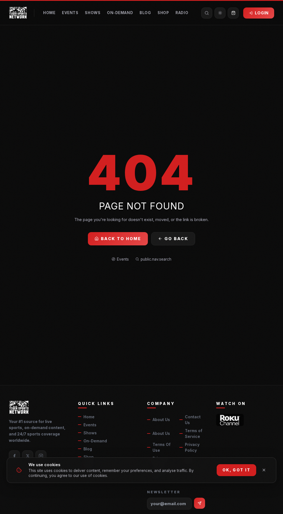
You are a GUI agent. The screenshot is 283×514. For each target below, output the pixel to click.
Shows (92, 13)
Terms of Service (193, 433)
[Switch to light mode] (220, 13)
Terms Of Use (162, 447)
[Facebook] (14, 455)
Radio (181, 13)
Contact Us (193, 419)
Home (49, 13)
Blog (145, 13)
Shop (163, 13)
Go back (176, 238)
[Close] (263, 470)
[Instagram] (40, 455)
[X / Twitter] (27, 455)
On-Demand (120, 13)
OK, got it (236, 470)
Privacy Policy (192, 447)
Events (70, 13)
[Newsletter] (199, 503)
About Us (161, 419)
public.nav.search (156, 259)
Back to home (121, 238)
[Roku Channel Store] (230, 420)
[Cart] (233, 13)
